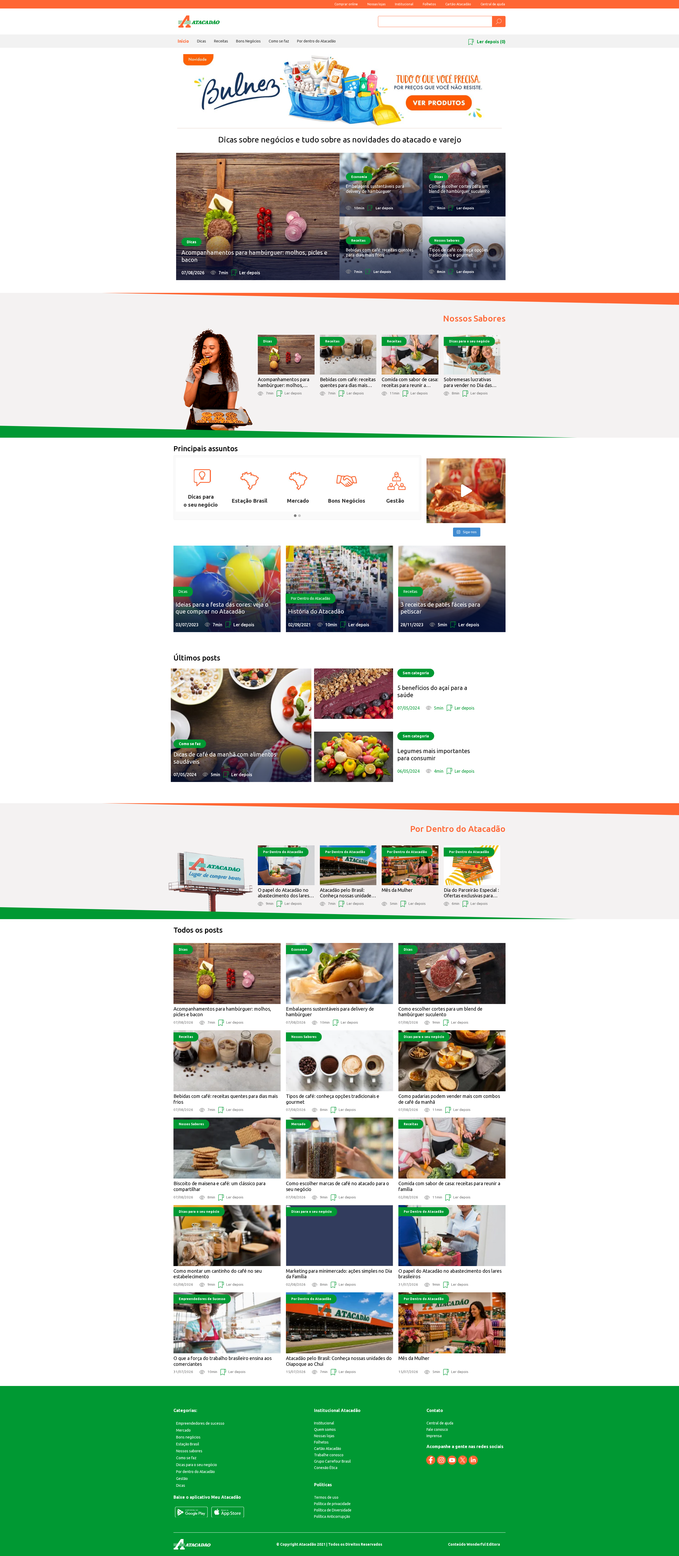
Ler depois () (491, 41)
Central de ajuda (493, 4)
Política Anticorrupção (332, 1516)
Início (183, 41)
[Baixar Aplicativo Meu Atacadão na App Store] (227, 1512)
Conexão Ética (325, 1468)
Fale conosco (437, 1429)
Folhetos (429, 4)
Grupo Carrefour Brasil (332, 1461)
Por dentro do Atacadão (316, 41)
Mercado (183, 1430)
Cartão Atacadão (458, 4)
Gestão (182, 1478)
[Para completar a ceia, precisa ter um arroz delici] (466, 490)
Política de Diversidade (332, 1510)
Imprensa (434, 1436)
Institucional (404, 4)
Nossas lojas (376, 4)
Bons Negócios (248, 41)
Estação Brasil (187, 1444)
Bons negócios (188, 1437)
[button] (295, 516)
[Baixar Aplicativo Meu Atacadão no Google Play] (191, 1512)
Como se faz (279, 41)
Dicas (201, 41)
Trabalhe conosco (328, 1455)
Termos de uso (326, 1497)
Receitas (221, 41)
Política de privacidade (332, 1504)
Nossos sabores (189, 1451)
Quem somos (325, 1429)
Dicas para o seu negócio (196, 1465)
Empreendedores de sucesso (200, 1423)
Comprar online (346, 4)
